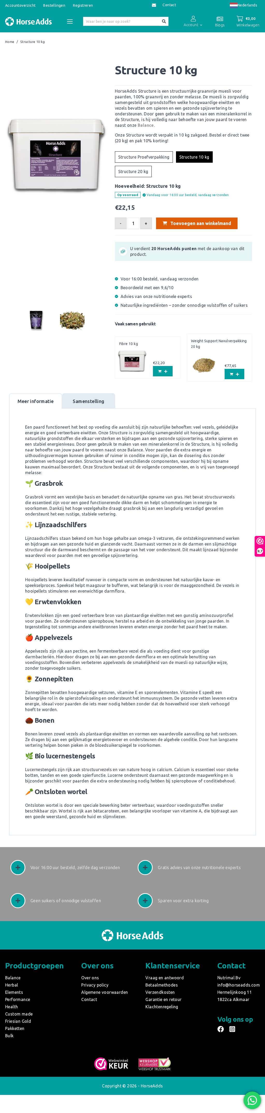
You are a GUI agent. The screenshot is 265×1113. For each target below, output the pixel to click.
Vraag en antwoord (164, 977)
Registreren (83, 5)
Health (11, 1006)
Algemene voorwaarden (104, 992)
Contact (169, 5)
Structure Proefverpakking (144, 157)
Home (9, 41)
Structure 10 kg (194, 157)
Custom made (19, 1014)
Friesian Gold (18, 1021)
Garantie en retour (163, 999)
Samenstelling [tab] (88, 401)
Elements (14, 992)
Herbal (11, 985)
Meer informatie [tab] (36, 401)
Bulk (9, 1035)
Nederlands (247, 5)
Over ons (90, 977)
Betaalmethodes (161, 985)
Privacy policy (94, 985)
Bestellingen (54, 5)
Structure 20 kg (133, 171)
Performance (17, 999)
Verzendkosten (160, 992)
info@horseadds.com (238, 985)
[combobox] (243, 5)
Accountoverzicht (20, 5)
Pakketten (15, 1028)
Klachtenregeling (161, 1006)
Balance (146, 125)
